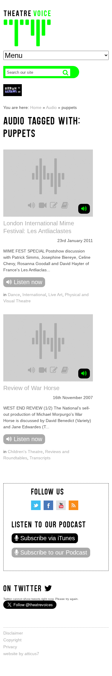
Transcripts (40, 457)
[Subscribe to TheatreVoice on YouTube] (61, 505)
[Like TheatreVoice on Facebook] (48, 505)
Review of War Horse (31, 388)
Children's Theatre (25, 451)
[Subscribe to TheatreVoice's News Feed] (73, 505)
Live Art (55, 294)
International (34, 294)
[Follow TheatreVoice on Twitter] (36, 505)
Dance (14, 294)
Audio (51, 107)
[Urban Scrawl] (12, 90)
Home (36, 107)
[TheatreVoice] (27, 27)
